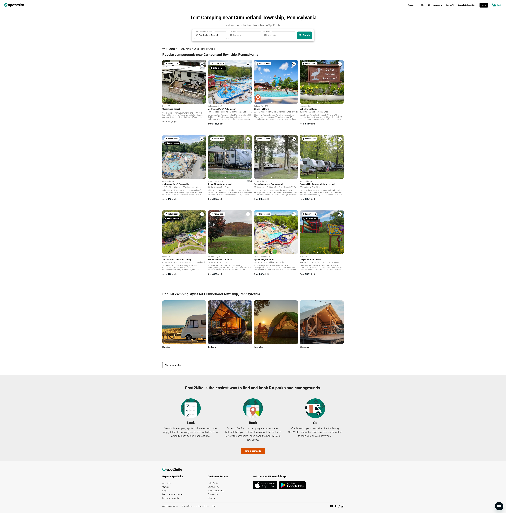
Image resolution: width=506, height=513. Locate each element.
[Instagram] (342, 507)
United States (168, 49)
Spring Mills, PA (260, 181)
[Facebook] (332, 507)
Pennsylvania (184, 49)
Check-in (233, 31)
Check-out (268, 31)
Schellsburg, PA (214, 257)
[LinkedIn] (335, 507)
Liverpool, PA (305, 106)
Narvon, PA (167, 257)
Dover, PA (166, 106)
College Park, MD (261, 106)
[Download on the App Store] (266, 485)
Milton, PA (304, 257)
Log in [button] (484, 5)
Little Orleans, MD (215, 181)
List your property (435, 5)
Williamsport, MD (215, 106)
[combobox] (210, 35)
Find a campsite (173, 365)
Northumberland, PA (262, 257)
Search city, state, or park (204, 31)
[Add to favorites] (202, 63)
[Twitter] (338, 506)
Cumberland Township (204, 49)
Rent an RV (450, 5)
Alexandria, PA (306, 181)
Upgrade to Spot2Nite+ (467, 5)
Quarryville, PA (168, 181)
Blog (422, 5)
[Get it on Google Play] (292, 485)
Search (306, 35)
